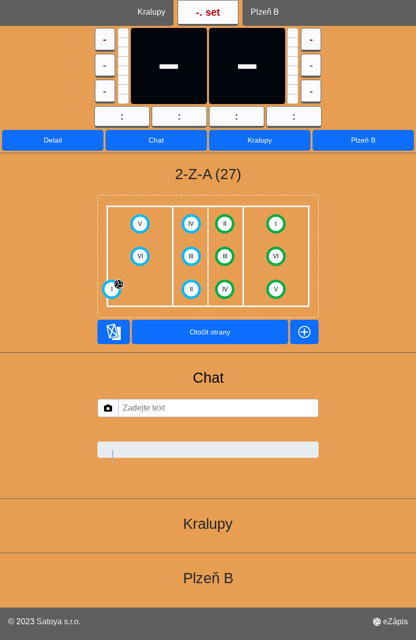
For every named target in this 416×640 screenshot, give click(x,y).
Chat (156, 140)
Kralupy (260, 140)
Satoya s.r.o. (59, 621)
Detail (53, 140)
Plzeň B (363, 140)
